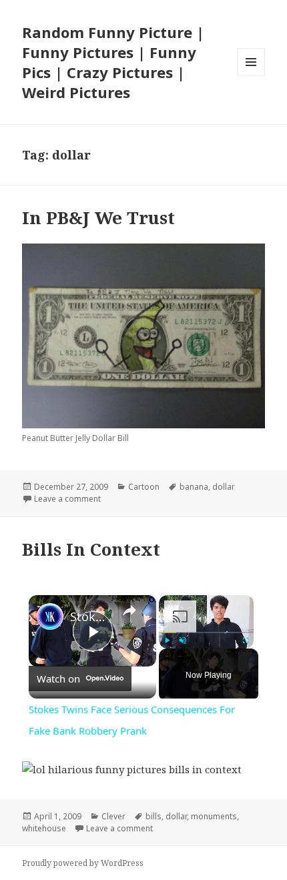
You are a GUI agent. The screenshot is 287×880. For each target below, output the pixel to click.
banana (194, 486)
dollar (223, 486)
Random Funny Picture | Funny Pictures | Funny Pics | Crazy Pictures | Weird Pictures (113, 62)
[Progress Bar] (206, 632)
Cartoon (144, 486)
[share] (129, 610)
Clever (113, 816)
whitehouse (44, 828)
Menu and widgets (251, 75)
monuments (214, 816)
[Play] (167, 640)
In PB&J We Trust (98, 217)
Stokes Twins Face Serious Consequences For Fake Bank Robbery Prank (90, 616)
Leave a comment (67, 498)
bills (154, 816)
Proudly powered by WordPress (83, 863)
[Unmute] (183, 640)
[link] (50, 616)
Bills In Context (91, 549)
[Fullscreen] (246, 640)
